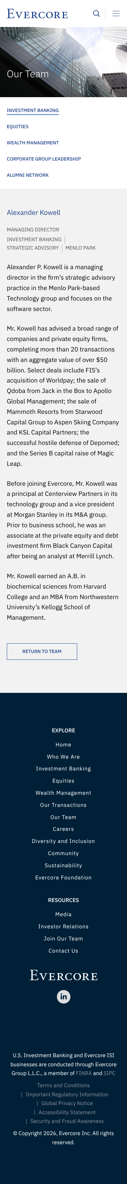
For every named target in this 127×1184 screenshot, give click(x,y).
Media (63, 914)
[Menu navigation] (113, 13)
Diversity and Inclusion (63, 841)
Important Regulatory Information (67, 1094)
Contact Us (63, 951)
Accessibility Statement (67, 1112)
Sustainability (63, 865)
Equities (17, 126)
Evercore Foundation (63, 877)
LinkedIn (63, 997)
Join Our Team (63, 938)
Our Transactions (63, 805)
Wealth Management (33, 143)
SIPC (109, 1073)
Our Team (63, 817)
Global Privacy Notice (67, 1103)
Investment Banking (33, 110)
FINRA (84, 1073)
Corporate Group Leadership (44, 159)
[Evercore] (50, 13)
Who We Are (63, 757)
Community (63, 853)
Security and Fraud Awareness (67, 1121)
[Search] (96, 13)
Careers (63, 829)
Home (63, 744)
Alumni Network (28, 175)
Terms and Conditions (63, 1085)
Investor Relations (63, 926)
